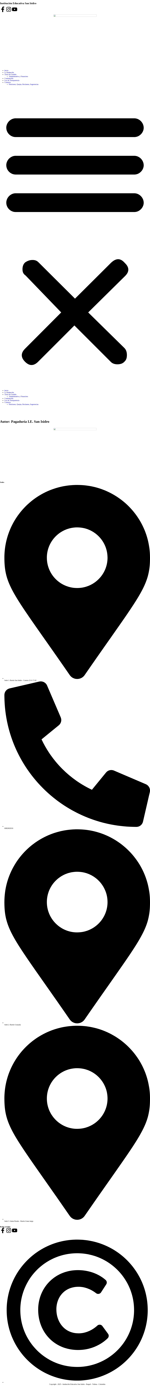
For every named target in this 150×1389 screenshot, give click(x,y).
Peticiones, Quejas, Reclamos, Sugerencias (23, 84)
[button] (75, 237)
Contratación (8, 78)
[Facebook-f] (2, 9)
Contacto (7, 82)
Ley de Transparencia (11, 80)
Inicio (6, 70)
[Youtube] (14, 9)
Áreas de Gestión (10, 74)
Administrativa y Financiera (18, 76)
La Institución (9, 72)
